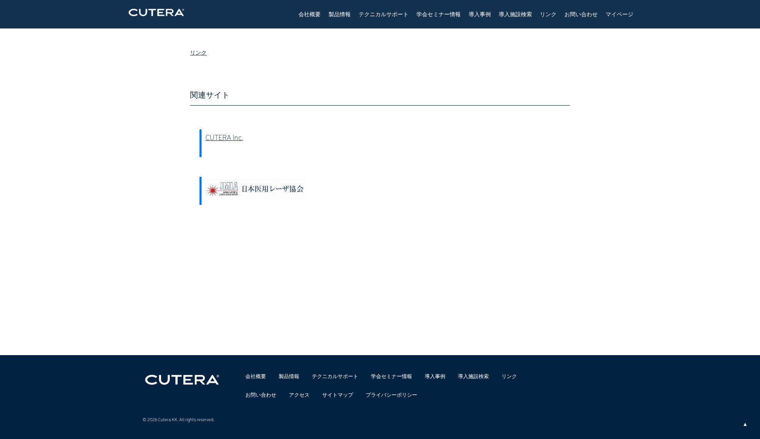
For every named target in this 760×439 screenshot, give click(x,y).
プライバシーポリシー (391, 395)
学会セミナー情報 (438, 14)
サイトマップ (337, 395)
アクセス (299, 395)
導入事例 (480, 14)
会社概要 (309, 14)
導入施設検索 (515, 14)
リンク (548, 14)
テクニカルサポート (383, 14)
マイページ (619, 14)
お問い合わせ (581, 14)
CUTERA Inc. (224, 137)
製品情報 (340, 14)
